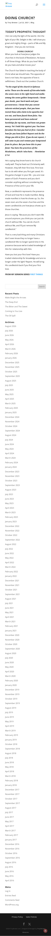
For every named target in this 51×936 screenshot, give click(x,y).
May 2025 (9, 394)
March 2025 (10, 403)
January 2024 (11, 467)
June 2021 (9, 608)
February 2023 (11, 517)
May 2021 (9, 612)
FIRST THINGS (36, 274)
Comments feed (12, 900)
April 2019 (9, 726)
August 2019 (10, 708)
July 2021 (9, 603)
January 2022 (11, 576)
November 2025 (12, 367)
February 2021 (11, 626)
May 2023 (9, 503)
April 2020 (9, 671)
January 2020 (11, 685)
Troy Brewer (13, 22)
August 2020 (10, 653)
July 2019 (9, 712)
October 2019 (11, 698)
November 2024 (12, 421)
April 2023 (9, 508)
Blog (32, 22)
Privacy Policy (17, 917)
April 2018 (9, 771)
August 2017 (10, 808)
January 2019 (11, 739)
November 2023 (12, 476)
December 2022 (12, 526)
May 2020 (9, 667)
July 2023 (9, 494)
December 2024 (12, 417)
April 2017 (9, 826)
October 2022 (11, 535)
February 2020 (11, 680)
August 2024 (10, 435)
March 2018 (10, 776)
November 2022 (12, 530)
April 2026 (9, 344)
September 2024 (12, 430)
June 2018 (9, 762)
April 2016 (9, 880)
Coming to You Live (13, 311)
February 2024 (11, 462)
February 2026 (11, 353)
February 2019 (11, 735)
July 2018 (9, 758)
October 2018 (11, 744)
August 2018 (10, 753)
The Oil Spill (10, 315)
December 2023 (12, 471)
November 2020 (12, 639)
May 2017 (9, 821)
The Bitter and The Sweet (16, 306)
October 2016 (11, 853)
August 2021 (10, 598)
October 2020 (11, 644)
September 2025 (12, 376)
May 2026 (9, 340)
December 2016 (12, 844)
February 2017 (11, 835)
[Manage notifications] (45, 931)
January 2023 (11, 521)
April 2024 (9, 453)
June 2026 (9, 335)
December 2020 (12, 635)
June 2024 (9, 444)
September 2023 (12, 485)
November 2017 (12, 794)
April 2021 (9, 617)
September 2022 (12, 539)
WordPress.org (12, 904)
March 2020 (10, 676)
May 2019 (9, 721)
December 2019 (12, 689)
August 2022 (10, 544)
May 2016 (9, 876)
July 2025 (9, 385)
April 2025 (9, 399)
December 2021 (12, 580)
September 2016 (12, 857)
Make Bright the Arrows (15, 297)
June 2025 (9, 389)
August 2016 (10, 862)
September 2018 (12, 748)
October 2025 (11, 371)
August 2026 (10, 326)
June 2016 (9, 871)
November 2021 (12, 585)
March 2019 (10, 730)
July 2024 (9, 439)
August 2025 (10, 380)
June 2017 (9, 817)
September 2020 (12, 648)
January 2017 (11, 839)
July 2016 (9, 867)
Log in (7, 891)
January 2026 (11, 358)
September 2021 (12, 594)
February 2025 (11, 408)
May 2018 (9, 767)
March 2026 (10, 349)
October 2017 (11, 798)
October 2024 (11, 426)
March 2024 (10, 458)
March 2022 (10, 567)
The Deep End (11, 302)
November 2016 (12, 848)
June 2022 (9, 553)
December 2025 (12, 362)
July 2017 (9, 812)
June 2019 (9, 717)
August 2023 (10, 489)
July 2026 (9, 330)
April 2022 (9, 562)
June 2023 (9, 499)
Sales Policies (31, 917)
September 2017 (12, 803)
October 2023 (11, 480)
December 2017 (12, 789)
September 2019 (12, 703)
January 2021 (11, 630)
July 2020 (9, 658)
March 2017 (10, 830)
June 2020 (9, 662)
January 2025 (11, 412)
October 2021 (11, 589)
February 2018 (11, 780)
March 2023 (10, 512)
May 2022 (9, 558)
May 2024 (9, 449)
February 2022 (11, 571)
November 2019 (12, 694)
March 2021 (10, 621)
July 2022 (9, 549)
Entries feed (10, 895)
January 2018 (11, 785)
